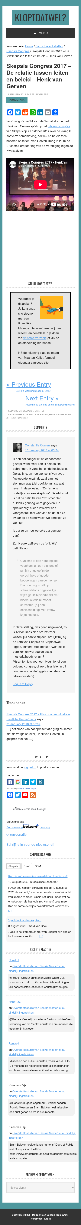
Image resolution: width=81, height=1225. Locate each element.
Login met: (13, 775)
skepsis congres (17, 417)
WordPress (37, 1218)
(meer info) (45, 827)
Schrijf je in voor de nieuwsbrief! (30, 844)
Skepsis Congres (33, 410)
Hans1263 (15, 1002)
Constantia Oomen (37, 445)
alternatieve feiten (35, 414)
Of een (16, 834)
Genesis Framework (57, 1215)
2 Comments (16, 99)
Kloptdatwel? (40, 17)
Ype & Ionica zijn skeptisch (24, 920)
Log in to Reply (23, 684)
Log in (47, 1218)
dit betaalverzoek (34, 338)
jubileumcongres (59, 126)
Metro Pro (37, 1215)
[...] (10, 910)
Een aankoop (14, 827)
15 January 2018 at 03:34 (42, 450)
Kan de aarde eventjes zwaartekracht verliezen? (37, 876)
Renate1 (14, 960)
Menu (43, 33)
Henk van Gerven (60, 414)
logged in (30, 767)
